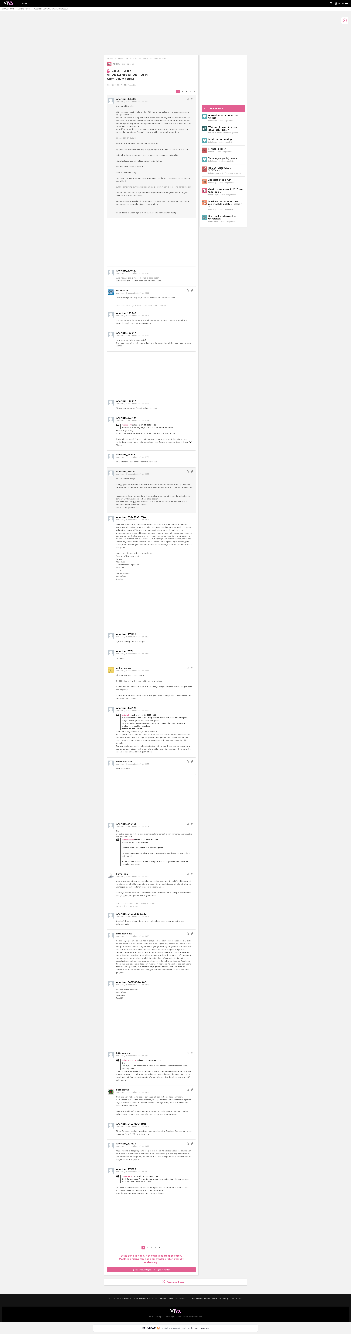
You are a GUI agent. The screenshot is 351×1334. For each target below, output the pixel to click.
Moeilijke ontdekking (220, 139)
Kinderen (214, 221)
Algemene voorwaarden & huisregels (51, 9)
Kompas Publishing (199, 1328)
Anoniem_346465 (126, 824)
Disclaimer (236, 1298)
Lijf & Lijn (214, 194)
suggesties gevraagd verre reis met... (149, 58)
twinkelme (127, 715)
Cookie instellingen (199, 1298)
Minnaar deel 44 (217, 149)
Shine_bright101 (129, 1060)
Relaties (213, 120)
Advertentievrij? (220, 1298)
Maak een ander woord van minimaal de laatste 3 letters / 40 (225, 204)
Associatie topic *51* (219, 180)
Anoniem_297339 (126, 1143)
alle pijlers (128, 64)
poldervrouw (123, 668)
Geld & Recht (216, 132)
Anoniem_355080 (126, 99)
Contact (154, 1298)
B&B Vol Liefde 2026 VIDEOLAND (219, 169)
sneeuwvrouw (124, 761)
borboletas (122, 1089)
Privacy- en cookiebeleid (173, 1298)
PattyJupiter (127, 1176)
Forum (23, 3)
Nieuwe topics (8, 9)
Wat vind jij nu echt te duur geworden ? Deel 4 (223, 128)
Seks (212, 151)
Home (110, 58)
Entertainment (216, 173)
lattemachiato (124, 933)
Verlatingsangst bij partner (223, 158)
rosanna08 (122, 290)
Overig (213, 182)
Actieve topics (24, 9)
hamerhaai (122, 874)
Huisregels (142, 1298)
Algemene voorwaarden (122, 1298)
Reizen (121, 58)
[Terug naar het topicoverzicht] (109, 66)
